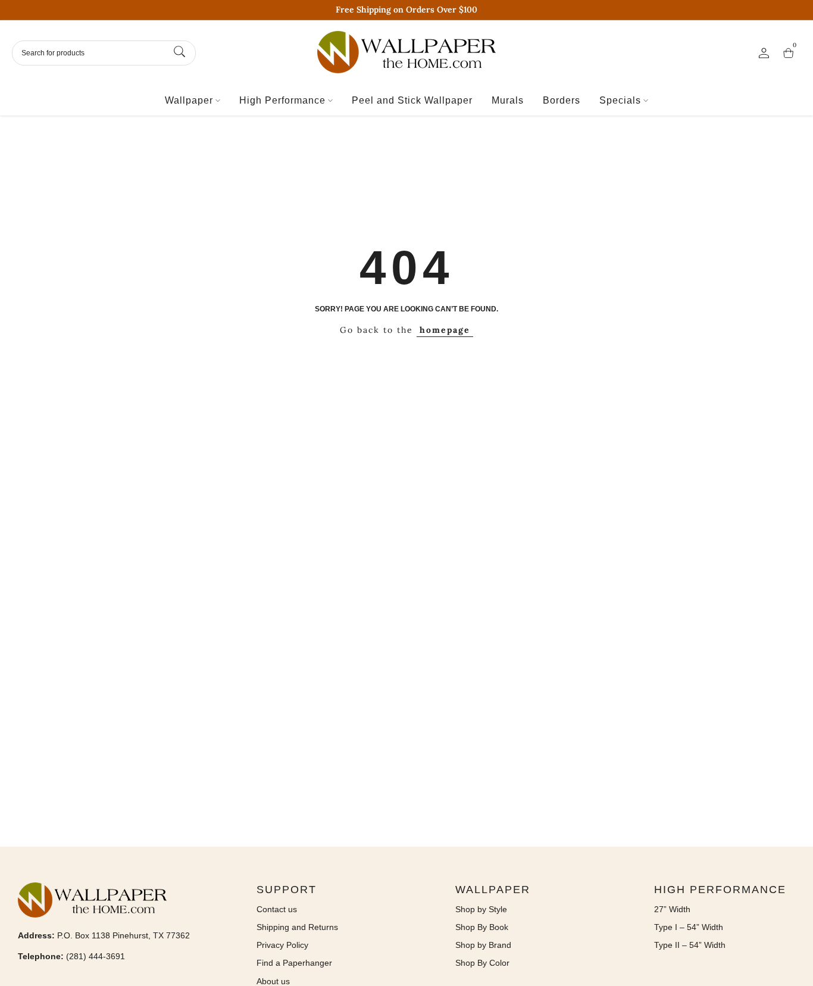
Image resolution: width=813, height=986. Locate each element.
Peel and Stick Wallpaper (412, 100)
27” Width (672, 909)
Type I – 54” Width (688, 927)
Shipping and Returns (297, 927)
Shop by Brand (483, 945)
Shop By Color (482, 963)
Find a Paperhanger (294, 963)
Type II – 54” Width (690, 945)
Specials (620, 100)
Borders (561, 100)
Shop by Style (481, 909)
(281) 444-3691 (95, 956)
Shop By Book (481, 927)
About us (273, 981)
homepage (445, 329)
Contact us (277, 909)
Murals (508, 100)
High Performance (282, 100)
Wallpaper (189, 100)
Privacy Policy (282, 945)
